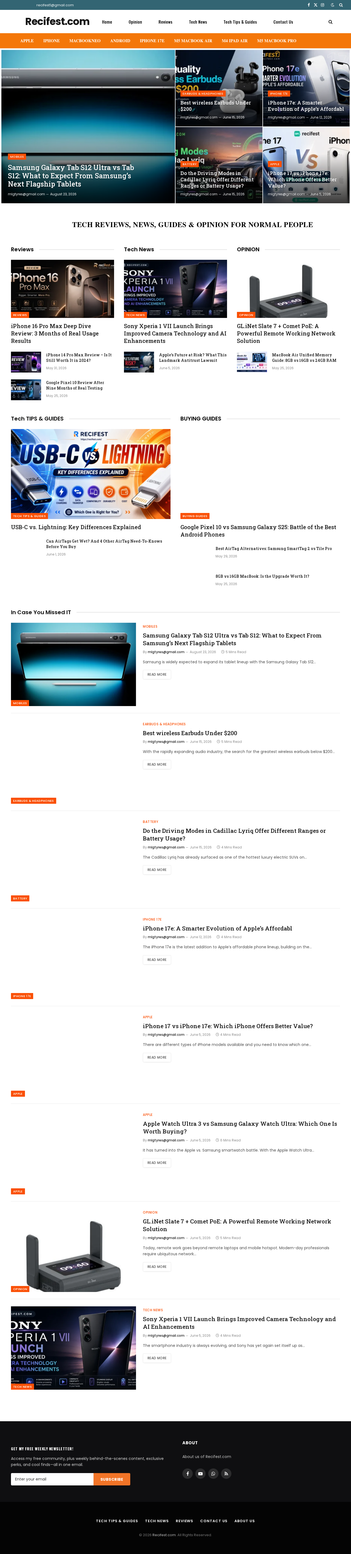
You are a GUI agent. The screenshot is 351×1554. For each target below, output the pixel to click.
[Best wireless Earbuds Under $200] (219, 88)
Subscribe (111, 1479)
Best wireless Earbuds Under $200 (215, 106)
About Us (244, 1521)
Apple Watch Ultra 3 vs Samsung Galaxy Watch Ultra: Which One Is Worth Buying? (240, 1127)
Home (107, 22)
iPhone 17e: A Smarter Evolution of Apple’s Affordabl (306, 106)
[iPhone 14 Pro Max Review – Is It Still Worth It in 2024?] (26, 362)
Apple (27, 41)
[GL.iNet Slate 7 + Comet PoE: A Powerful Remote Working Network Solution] (288, 289)
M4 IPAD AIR (235, 41)
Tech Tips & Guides (240, 22)
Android (120, 41)
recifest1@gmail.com (55, 5)
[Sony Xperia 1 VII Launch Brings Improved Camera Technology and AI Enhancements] (175, 289)
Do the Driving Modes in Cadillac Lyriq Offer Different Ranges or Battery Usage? (217, 179)
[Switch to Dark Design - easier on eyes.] (333, 5)
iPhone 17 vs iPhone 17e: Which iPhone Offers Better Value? (302, 179)
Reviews (165, 22)
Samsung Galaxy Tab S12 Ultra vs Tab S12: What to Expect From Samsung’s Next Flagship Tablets (71, 175)
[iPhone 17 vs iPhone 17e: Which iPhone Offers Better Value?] (306, 165)
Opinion (135, 22)
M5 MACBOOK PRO (276, 41)
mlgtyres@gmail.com (26, 194)
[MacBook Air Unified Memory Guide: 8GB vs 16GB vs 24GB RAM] (252, 362)
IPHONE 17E (152, 41)
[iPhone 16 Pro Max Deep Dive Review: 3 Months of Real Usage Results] (62, 289)
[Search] (340, 5)
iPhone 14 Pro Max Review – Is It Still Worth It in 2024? (79, 357)
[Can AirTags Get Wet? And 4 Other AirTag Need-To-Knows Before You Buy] (26, 548)
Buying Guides (195, 516)
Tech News (198, 22)
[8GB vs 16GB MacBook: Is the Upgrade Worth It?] (195, 583)
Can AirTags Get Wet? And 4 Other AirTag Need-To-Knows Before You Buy (104, 543)
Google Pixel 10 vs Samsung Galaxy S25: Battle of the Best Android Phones (258, 530)
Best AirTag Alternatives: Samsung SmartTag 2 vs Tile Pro (274, 548)
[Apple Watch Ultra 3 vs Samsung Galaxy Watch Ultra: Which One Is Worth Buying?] (73, 1152)
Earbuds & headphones (203, 93)
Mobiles (17, 156)
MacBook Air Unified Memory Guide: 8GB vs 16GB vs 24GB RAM (304, 357)
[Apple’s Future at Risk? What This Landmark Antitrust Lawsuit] (139, 362)
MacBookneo (85, 41)
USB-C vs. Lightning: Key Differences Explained (76, 527)
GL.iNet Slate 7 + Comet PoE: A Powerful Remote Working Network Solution (286, 333)
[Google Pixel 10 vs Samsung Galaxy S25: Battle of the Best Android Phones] (260, 474)
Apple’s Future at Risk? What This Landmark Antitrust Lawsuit (193, 357)
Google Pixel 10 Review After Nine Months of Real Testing (75, 385)
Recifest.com (164, 1535)
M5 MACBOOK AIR (193, 41)
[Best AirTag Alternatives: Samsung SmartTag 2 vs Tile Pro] (195, 555)
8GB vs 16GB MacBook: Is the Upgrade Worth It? (262, 576)
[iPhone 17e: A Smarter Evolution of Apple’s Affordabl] (306, 88)
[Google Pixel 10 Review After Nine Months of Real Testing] (26, 389)
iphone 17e (279, 93)
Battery (190, 164)
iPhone (51, 41)
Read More (157, 674)
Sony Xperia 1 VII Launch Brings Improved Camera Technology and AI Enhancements (175, 333)
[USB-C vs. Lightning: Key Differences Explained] (91, 474)
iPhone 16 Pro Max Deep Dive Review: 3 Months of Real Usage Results (55, 333)
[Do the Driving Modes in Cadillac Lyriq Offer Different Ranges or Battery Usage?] (219, 165)
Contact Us (283, 22)
